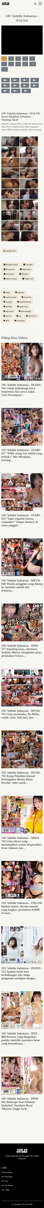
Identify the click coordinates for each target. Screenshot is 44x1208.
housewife (27, 297)
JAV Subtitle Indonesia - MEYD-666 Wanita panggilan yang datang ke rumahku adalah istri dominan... (22, 585)
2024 (7, 321)
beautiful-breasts (25, 302)
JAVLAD (25, 1204)
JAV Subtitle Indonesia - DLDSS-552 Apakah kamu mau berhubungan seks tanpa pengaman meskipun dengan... (21, 973)
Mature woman (11, 279)
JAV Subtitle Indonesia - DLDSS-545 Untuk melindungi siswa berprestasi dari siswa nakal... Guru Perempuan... (21, 390)
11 (27, 91)
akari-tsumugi (26, 311)
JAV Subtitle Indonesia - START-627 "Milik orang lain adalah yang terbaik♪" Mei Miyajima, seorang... (21, 455)
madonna (20, 292)
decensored (21, 321)
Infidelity (25, 274)
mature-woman (11, 297)
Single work (29, 279)
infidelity (9, 307)
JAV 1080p (5, 1190)
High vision (26, 269)
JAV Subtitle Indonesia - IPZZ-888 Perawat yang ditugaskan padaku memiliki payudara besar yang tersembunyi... (20, 1038)
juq (20, 316)
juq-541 (8, 316)
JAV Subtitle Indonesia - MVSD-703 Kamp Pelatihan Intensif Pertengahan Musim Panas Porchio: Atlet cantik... (21, 777)
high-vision (10, 311)
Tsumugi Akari (10, 251)
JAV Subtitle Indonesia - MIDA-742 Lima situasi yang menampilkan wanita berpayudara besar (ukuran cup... (21, 843)
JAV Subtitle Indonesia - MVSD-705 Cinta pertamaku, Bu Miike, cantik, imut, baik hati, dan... (21, 714)
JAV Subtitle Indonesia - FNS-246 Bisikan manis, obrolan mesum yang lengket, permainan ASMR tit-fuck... (21, 908)
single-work (23, 307)
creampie (9, 302)
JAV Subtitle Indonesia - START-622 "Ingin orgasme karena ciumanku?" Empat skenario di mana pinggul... (21, 520)
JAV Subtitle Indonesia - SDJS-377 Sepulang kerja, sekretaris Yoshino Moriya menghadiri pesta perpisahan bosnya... (21, 650)
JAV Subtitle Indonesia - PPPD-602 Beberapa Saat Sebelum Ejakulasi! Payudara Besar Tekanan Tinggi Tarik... (20, 1103)
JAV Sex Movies (7, 1185)
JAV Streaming (6, 1172)
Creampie (29, 265)
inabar (8, 292)
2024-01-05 (32, 316)
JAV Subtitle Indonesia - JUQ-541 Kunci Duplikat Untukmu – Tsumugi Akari (20, 116)
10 (17, 91)
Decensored (10, 269)
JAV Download (7, 1177)
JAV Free (4, 1181)
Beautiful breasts (12, 265)
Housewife (10, 274)
